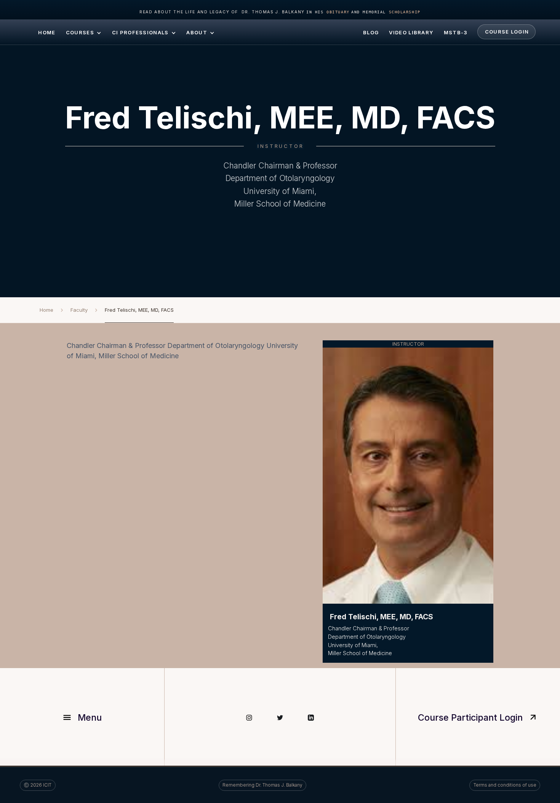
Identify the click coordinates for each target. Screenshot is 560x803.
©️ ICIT (37, 785)
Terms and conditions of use (505, 785)
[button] (84, 32)
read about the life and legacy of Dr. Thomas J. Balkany (221, 12)
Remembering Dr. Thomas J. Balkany (262, 785)
